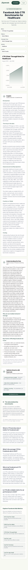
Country (3, 49)
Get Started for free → (14, 394)
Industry (3, 44)
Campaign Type (4, 39)
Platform (3, 34)
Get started (15, 2)
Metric (2, 28)
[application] (14, 76)
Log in (23, 2)
